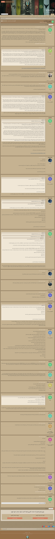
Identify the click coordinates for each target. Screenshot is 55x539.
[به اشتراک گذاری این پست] (1, 47)
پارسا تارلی (50, 372)
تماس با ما (26, 532)
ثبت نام (3, 1)
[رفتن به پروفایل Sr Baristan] (50, 97)
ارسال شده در (42, 26)
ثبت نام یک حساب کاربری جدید (40, 518)
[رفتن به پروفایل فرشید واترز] (50, 51)
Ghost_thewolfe (50, 382)
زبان (29, 532)
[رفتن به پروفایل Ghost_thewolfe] (50, 385)
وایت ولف (50, 281)
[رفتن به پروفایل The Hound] (50, 86)
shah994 (48, 22)
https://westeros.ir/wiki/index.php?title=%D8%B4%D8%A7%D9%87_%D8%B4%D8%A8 (33, 68)
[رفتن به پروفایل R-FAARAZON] (50, 75)
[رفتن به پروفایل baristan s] (50, 333)
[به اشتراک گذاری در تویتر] (53, 526)
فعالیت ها (48, 14)
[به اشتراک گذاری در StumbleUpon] (45, 526)
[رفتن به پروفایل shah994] (53, 21)
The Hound (50, 83)
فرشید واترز (50, 47)
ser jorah (50, 474)
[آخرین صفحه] (49, 24)
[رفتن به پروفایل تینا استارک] (50, 426)
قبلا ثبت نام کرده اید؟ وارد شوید (10, 1)
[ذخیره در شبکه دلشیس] (48, 526)
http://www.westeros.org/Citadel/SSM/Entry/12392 (38, 153)
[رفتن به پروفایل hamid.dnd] (50, 160)
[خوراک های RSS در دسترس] (1, 529)
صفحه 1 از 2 (46, 24)
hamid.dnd (50, 157)
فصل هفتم (41, 22)
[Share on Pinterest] (42, 526)
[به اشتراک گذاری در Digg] (49, 526)
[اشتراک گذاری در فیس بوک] (52, 526)
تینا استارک (50, 423)
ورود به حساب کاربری (15, 518)
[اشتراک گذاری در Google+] (51, 526)
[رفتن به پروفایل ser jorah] (50, 477)
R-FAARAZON (50, 72)
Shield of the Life (50, 436)
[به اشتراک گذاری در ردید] (46, 526)
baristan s (50, 329)
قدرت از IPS (27, 534)
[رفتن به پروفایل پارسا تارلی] (50, 375)
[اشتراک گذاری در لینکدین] (44, 526)
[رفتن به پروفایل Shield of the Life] (50, 440)
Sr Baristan (50, 93)
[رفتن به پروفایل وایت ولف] (50, 284)
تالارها (52, 14)
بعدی (50, 24)
